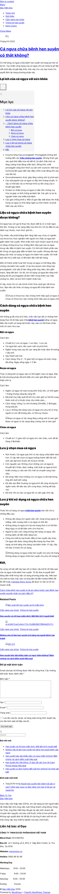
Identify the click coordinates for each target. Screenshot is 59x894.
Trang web (5, 713)
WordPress (17, 892)
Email (3, 707)
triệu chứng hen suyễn (31, 158)
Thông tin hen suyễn (14, 22)
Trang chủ (10, 13)
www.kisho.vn (15, 851)
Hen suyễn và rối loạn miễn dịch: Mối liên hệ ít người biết (27, 616)
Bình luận (5, 679)
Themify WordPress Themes (37, 892)
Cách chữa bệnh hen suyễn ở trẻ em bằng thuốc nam (24, 590)
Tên (2, 702)
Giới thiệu (9, 16)
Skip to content (7, 1)
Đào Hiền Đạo (8, 889)
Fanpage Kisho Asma (21, 582)
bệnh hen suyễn (36, 320)
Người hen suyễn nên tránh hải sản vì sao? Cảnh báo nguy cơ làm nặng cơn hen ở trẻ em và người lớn (30, 786)
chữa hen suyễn (33, 510)
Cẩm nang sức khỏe (14, 19)
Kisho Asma (11, 26)
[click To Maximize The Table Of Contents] (3, 87)
